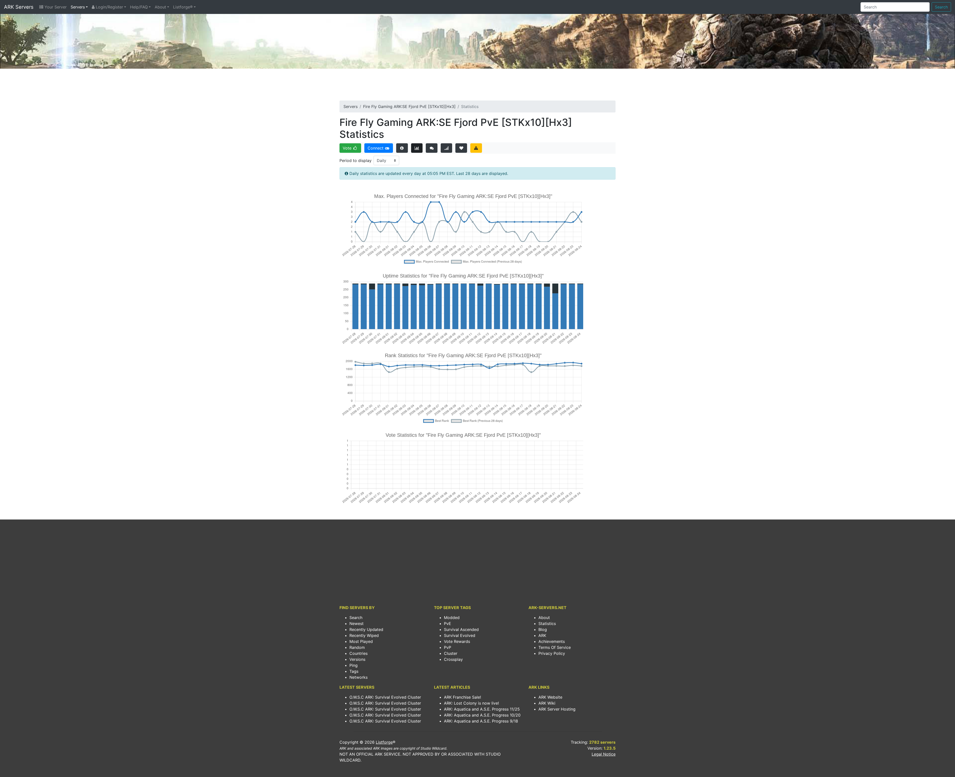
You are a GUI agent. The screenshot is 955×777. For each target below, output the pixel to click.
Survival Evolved (459, 635)
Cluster (450, 653)
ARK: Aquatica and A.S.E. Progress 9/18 (481, 721)
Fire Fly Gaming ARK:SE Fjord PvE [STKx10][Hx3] (409, 106)
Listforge (384, 742)
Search (941, 6)
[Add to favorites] (461, 148)
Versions (357, 659)
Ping (353, 665)
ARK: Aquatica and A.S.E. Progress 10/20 (482, 715)
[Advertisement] (477, 86)
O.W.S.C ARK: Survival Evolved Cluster (385, 697)
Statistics (547, 623)
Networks (358, 677)
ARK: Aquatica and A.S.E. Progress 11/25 (482, 709)
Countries (358, 653)
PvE (447, 623)
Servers (78, 6)
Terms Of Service (554, 647)
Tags (353, 671)
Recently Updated (366, 629)
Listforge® (183, 6)
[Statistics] (417, 148)
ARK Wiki (546, 703)
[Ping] (446, 148)
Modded (452, 617)
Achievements (551, 641)
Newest (356, 623)
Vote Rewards (457, 641)
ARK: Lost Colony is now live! (471, 703)
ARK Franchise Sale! (462, 697)
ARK (542, 635)
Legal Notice (604, 754)
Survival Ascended (461, 629)
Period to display (355, 160)
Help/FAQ (139, 6)
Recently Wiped (364, 635)
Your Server (55, 6)
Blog (542, 629)
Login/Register (109, 6)
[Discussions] (431, 148)
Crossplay (453, 659)
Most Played (361, 641)
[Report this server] (476, 148)
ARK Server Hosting (556, 709)
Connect (376, 148)
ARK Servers (18, 7)
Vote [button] (348, 148)
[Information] (402, 148)
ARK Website (550, 697)
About (160, 6)
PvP (447, 647)
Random (357, 647)
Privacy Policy (551, 653)
